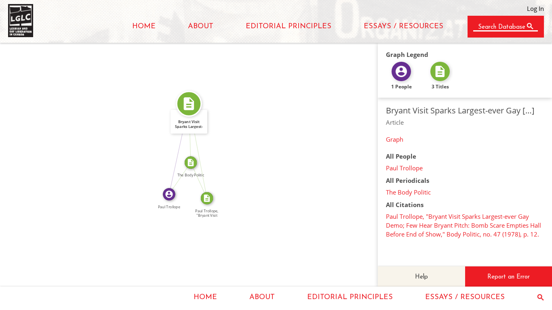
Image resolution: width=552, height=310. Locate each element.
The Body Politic (408, 192)
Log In (535, 8)
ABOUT (200, 26)
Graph (394, 139)
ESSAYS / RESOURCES (403, 26)
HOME (144, 26)
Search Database (501, 27)
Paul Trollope (404, 168)
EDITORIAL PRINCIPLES (288, 26)
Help (421, 277)
